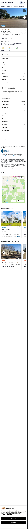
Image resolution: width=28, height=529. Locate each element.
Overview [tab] (3, 50)
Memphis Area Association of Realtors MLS (10, 155)
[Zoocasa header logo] (7, 2)
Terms (4, 514)
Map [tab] (9, 50)
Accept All (13, 518)
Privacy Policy (9, 514)
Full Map (21, 201)
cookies (5, 510)
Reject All (13, 522)
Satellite (21, 177)
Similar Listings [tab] (17, 50)
